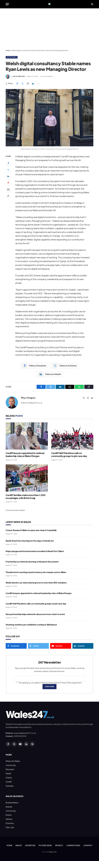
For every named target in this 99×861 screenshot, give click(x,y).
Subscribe (49, 686)
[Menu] (7, 4)
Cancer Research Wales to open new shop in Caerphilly (31, 530)
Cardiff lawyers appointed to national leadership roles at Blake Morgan (25, 454)
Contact (87, 845)
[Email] (8, 189)
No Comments (48, 76)
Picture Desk (45, 845)
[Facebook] (8, 163)
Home (8, 50)
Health (8, 773)
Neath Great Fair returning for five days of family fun (30, 540)
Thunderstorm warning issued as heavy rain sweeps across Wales (36, 572)
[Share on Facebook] (17, 83)
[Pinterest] (8, 182)
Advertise (30, 845)
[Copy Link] (27, 83)
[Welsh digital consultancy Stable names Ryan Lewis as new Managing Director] (49, 117)
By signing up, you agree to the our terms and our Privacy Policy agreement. (50, 682)
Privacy (59, 845)
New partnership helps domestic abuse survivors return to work (35, 614)
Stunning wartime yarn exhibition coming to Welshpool (31, 624)
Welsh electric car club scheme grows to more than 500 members (36, 582)
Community (11, 765)
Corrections (73, 845)
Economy (10, 823)
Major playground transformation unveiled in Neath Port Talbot (35, 551)
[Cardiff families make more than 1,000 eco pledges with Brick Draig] (27, 478)
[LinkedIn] (8, 176)
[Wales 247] (49, 4)
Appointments (11, 57)
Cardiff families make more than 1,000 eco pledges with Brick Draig (26, 496)
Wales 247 (52, 852)
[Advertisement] (49, 29)
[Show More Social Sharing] (38, 83)
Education (10, 769)
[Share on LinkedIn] (33, 83)
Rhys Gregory (19, 76)
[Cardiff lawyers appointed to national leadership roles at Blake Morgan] (27, 436)
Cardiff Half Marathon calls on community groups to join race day (69, 454)
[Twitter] (8, 169)
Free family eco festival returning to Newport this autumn (32, 561)
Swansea (9, 786)
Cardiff (9, 781)
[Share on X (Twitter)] (22, 83)
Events (8, 815)
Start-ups (10, 827)
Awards (9, 806)
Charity (9, 777)
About (18, 845)
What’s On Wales (13, 761)
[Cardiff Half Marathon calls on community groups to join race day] (72, 436)
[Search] (92, 4)
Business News (12, 802)
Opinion (9, 819)
